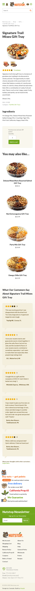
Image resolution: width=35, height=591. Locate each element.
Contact (5, 561)
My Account (6, 540)
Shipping (5, 546)
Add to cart (14, 142)
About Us (21, 540)
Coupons (5, 555)
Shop (14, 22)
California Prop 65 (8, 552)
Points (20, 555)
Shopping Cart (7, 543)
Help (19, 546)
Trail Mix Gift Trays (8, 23)
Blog (19, 543)
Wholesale (21, 552)
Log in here (5, 463)
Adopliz (22, 588)
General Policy (22, 549)
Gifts (20, 22)
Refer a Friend (6, 558)
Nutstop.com (6, 22)
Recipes (20, 558)
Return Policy (6, 549)
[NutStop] (17, 4)
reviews (17, 70)
